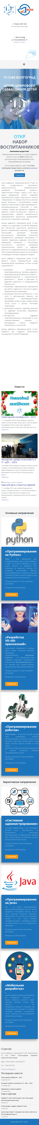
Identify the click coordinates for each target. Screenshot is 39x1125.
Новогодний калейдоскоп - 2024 (18, 417)
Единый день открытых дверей (18, 484)
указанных (33, 168)
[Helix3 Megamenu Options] (24, 64)
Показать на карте (19, 42)
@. (11, 1069)
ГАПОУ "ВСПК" (23, 1122)
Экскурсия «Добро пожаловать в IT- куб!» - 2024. (18, 461)
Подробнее (19, 175)
